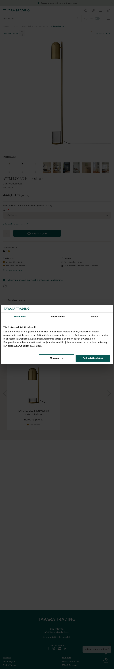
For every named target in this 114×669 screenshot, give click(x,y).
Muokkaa (54, 358)
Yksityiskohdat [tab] (57, 316)
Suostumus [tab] (20, 316)
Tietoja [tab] (94, 316)
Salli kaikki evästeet (93, 358)
